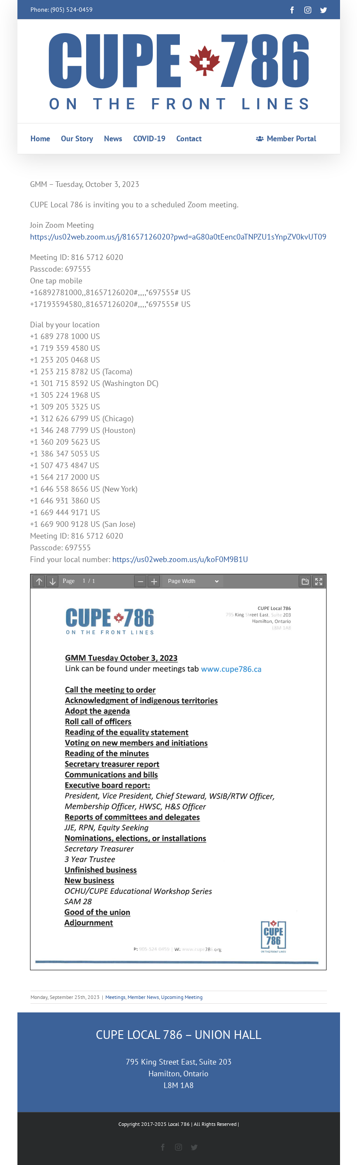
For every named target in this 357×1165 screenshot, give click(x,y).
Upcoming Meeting (181, 997)
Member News (143, 997)
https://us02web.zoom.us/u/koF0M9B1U (180, 559)
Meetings (115, 997)
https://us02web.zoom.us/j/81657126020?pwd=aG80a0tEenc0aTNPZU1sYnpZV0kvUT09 (178, 237)
